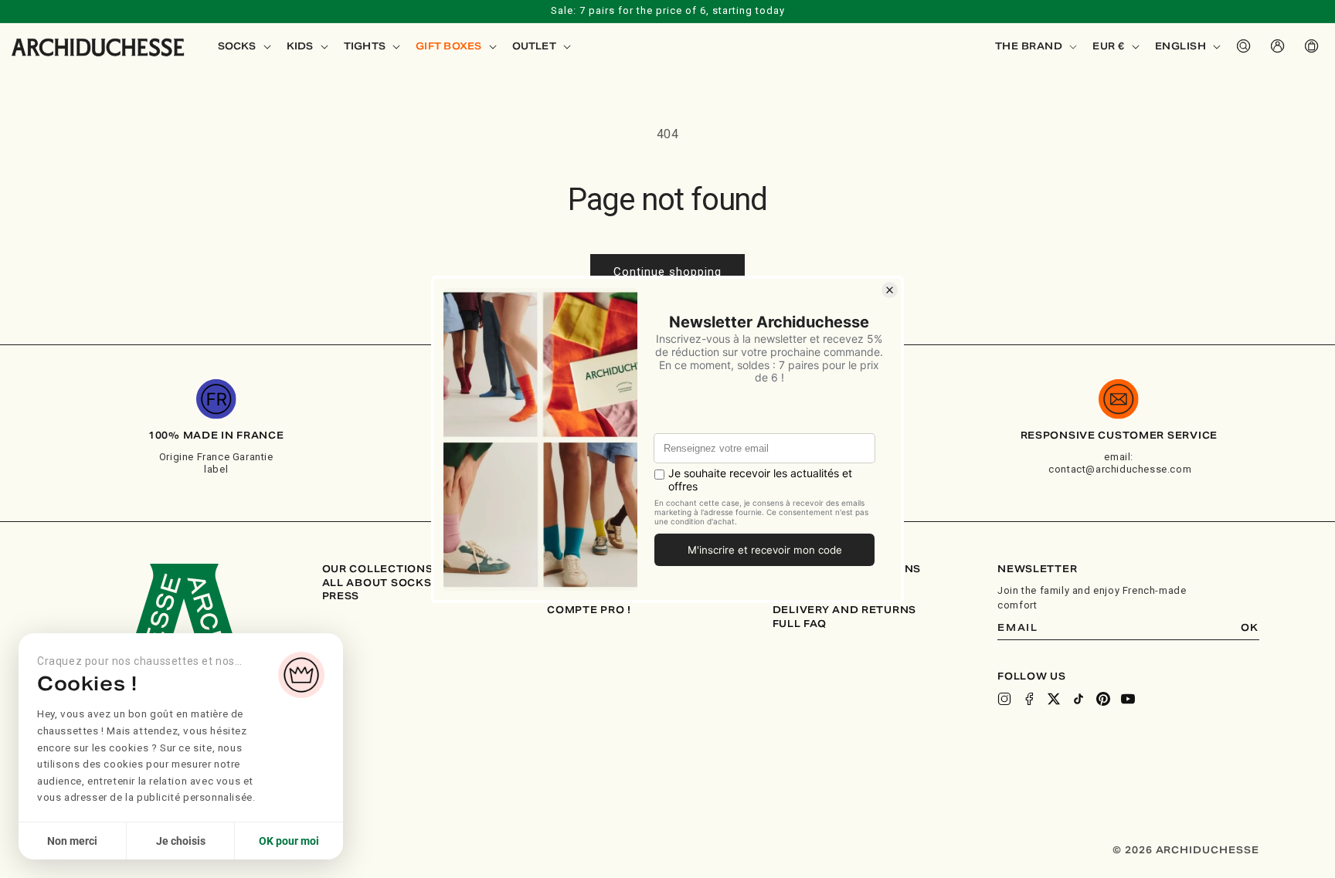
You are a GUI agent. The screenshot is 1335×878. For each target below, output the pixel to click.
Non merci (72, 841)
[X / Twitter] (1054, 699)
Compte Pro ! (589, 610)
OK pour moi (289, 841)
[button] (243, 46)
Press (341, 596)
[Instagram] (1004, 699)
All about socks (377, 583)
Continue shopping (667, 272)
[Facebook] (1029, 699)
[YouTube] (1128, 699)
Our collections (377, 569)
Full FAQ (800, 624)
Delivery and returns (844, 610)
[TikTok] (1078, 699)
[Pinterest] (1103, 699)
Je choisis (181, 841)
